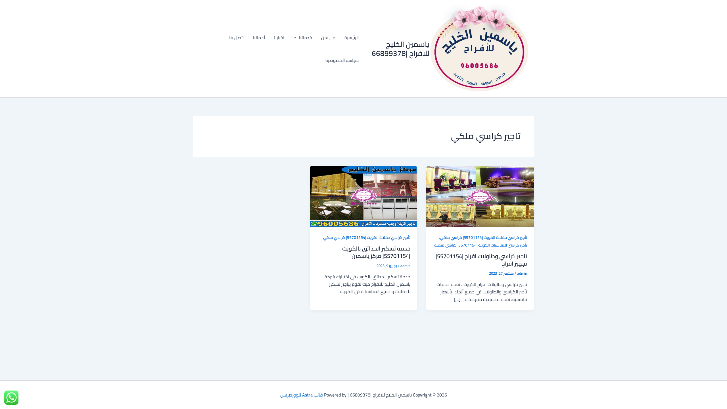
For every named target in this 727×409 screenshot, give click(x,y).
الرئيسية (351, 37)
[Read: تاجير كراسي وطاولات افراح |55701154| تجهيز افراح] (480, 195)
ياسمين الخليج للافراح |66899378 (400, 48)
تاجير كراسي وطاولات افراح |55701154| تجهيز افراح (481, 260)
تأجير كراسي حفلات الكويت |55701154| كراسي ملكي (483, 237)
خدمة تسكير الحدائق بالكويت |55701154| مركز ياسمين (376, 252)
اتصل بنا (236, 37)
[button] (296, 37)
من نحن (328, 37)
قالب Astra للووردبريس (301, 395)
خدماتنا (305, 37)
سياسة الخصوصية (342, 60)
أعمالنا (259, 37)
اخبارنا (279, 37)
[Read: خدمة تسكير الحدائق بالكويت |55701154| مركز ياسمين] (363, 195)
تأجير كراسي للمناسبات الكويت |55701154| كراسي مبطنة (480, 245)
